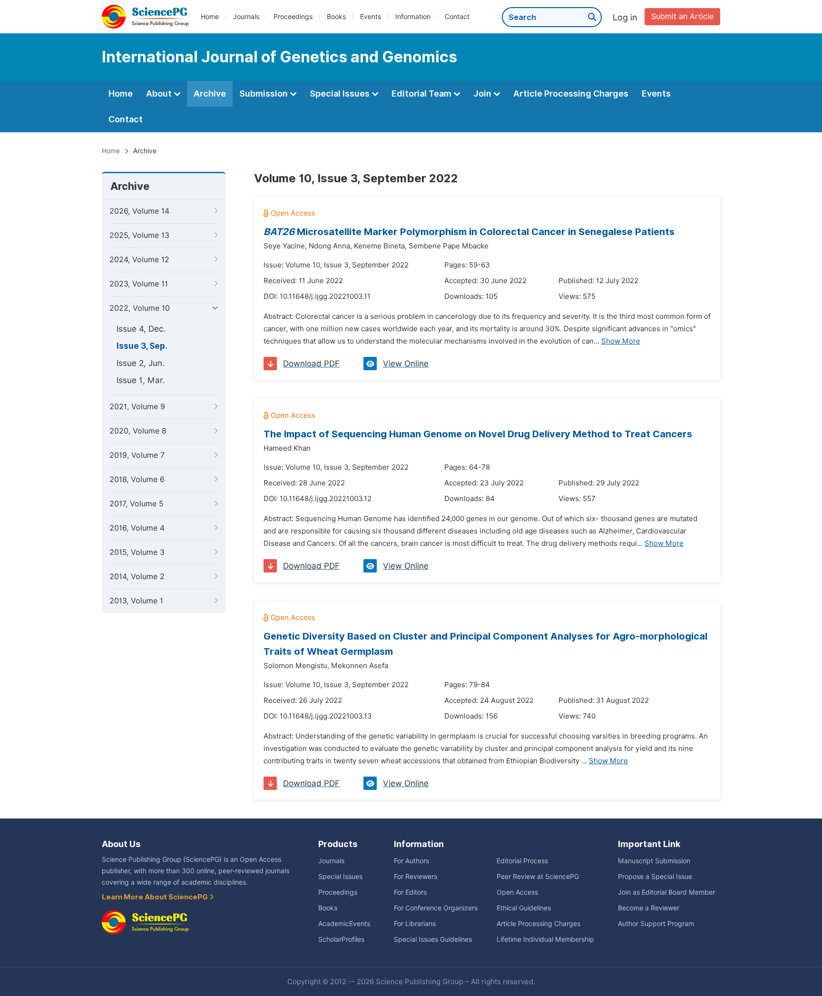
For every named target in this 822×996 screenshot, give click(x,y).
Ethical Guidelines (524, 908)
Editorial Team (422, 94)
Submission (264, 94)
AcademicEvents (344, 923)
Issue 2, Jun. (141, 363)
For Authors (411, 861)
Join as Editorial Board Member (666, 892)
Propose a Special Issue (655, 876)
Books (336, 16)
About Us (121, 844)
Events (370, 16)
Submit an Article (682, 16)
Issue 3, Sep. (142, 346)
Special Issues (341, 94)
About (160, 94)
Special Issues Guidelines (433, 939)
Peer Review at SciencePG (538, 876)
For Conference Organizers (436, 908)
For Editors (410, 892)
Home (210, 16)
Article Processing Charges (570, 94)
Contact (457, 16)
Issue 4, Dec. (141, 329)
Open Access (517, 892)
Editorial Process (522, 861)
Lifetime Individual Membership (545, 939)
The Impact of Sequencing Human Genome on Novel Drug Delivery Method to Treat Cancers (478, 434)
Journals (246, 16)
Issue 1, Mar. (141, 380)
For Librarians (415, 923)
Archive (210, 94)
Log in (625, 17)
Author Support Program (656, 923)
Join (483, 94)
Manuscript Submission (654, 861)
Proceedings (293, 16)
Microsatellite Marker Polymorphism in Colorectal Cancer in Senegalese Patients (469, 231)
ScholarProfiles (341, 939)
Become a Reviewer (648, 908)
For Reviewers (415, 876)
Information (413, 16)
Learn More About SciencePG (155, 897)
